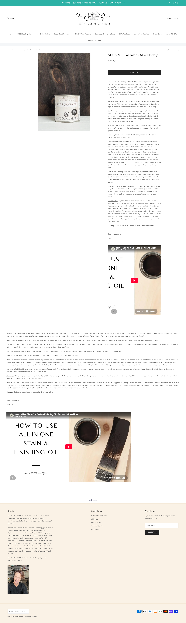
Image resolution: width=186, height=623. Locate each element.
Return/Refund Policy (99, 516)
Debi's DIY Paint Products (82, 34)
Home (11, 34)
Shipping (94, 519)
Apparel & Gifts (172, 34)
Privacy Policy (96, 522)
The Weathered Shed (18, 617)
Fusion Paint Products (61, 34)
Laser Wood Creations (141, 34)
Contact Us (95, 529)
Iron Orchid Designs (43, 34)
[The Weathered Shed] (93, 18)
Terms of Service (97, 526)
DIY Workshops (124, 34)
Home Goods (157, 34)
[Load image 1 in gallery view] (64, 92)
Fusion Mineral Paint (18, 50)
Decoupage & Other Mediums (105, 34)
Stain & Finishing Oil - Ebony (34, 50)
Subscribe (152, 532)
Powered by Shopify (30, 617)
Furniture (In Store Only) (93, 40)
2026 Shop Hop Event (24, 34)
